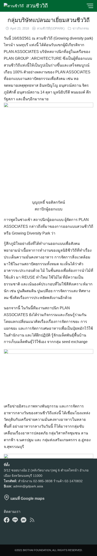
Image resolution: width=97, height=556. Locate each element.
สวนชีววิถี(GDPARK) (51, 28)
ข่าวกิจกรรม (81, 28)
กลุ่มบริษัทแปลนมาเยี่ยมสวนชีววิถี (49, 20)
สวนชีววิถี (37, 6)
